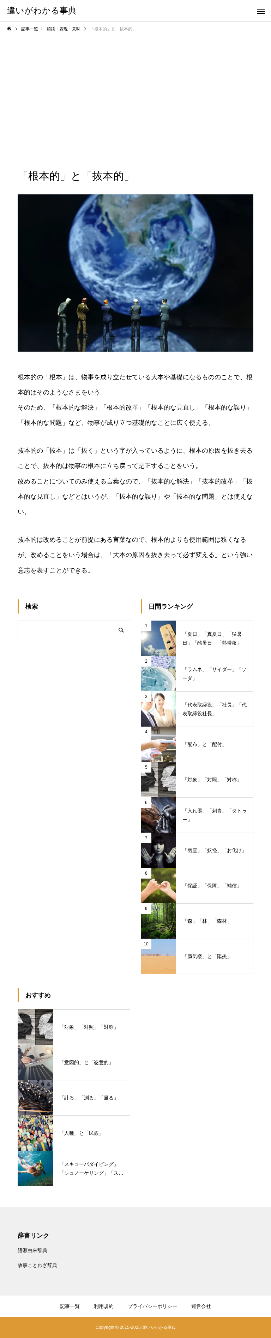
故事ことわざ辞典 (37, 1265)
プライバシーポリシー (152, 1306)
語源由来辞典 (32, 1250)
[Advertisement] (135, 90)
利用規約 (104, 1306)
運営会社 (201, 1306)
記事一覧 (70, 1306)
